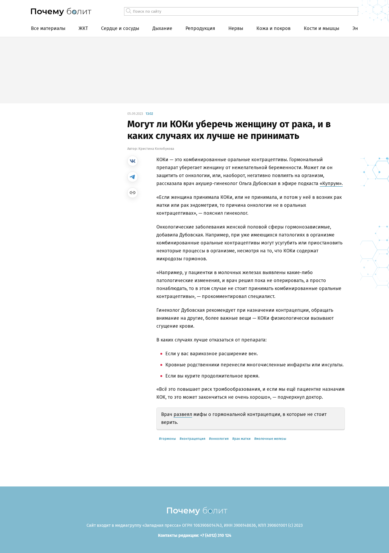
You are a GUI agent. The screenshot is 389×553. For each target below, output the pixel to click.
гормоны (168, 439)
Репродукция (200, 28)
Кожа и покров (273, 28)
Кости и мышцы (321, 28)
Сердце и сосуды (120, 28)
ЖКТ (83, 28)
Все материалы (48, 28)
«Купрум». (331, 183)
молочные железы (271, 439)
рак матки (242, 439)
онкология (220, 439)
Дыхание (162, 28)
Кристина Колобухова (156, 149)
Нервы (235, 28)
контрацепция (193, 439)
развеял (183, 414)
